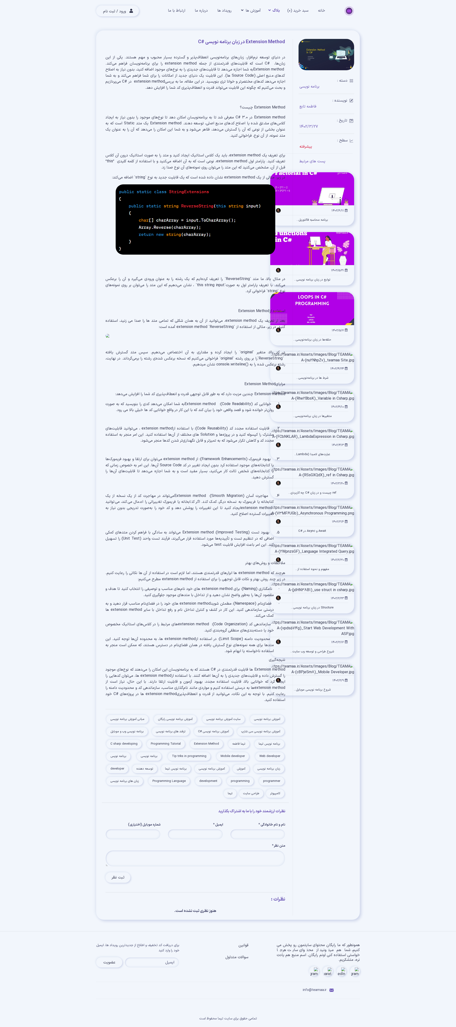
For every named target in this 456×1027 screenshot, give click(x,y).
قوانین (243, 945)
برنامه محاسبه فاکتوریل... (312, 220)
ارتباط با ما (176, 11)
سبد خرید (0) (298, 11)
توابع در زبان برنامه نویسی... (312, 280)
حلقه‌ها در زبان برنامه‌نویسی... (312, 340)
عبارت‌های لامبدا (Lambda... (312, 455)
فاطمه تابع (307, 106)
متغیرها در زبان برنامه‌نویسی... (312, 416)
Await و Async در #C (312, 531)
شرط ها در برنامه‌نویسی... (312, 378)
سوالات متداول (236, 957)
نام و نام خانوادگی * (271, 824)
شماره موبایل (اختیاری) (144, 824)
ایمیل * (218, 824)
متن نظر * (278, 845)
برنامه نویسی (309, 86)
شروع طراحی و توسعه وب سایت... (312, 652)
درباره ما (201, 11)
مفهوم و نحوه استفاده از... (312, 569)
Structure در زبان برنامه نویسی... (312, 608)
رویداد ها (224, 11)
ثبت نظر (117, 877)
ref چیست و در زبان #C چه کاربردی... (312, 493)
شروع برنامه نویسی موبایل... (312, 690)
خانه (321, 11)
